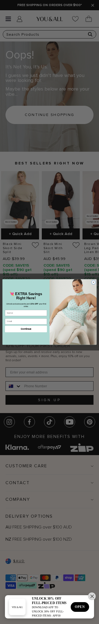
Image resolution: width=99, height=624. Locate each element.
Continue (26, 329)
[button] (92, 596)
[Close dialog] (93, 282)
